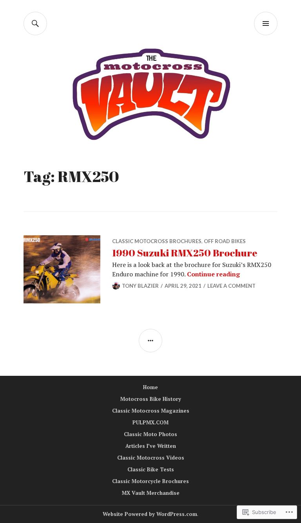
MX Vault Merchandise (151, 492)
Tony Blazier (140, 286)
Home (150, 387)
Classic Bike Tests (150, 469)
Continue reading (213, 274)
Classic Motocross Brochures (156, 241)
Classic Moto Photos (150, 434)
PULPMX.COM (150, 422)
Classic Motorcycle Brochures (150, 481)
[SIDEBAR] (150, 340)
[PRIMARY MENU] (265, 23)
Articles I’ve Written (150, 445)
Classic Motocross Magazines (150, 410)
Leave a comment (231, 286)
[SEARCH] (35, 23)
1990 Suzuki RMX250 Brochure (184, 252)
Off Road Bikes (225, 241)
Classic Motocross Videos (150, 457)
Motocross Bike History (150, 398)
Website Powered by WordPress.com (150, 514)
